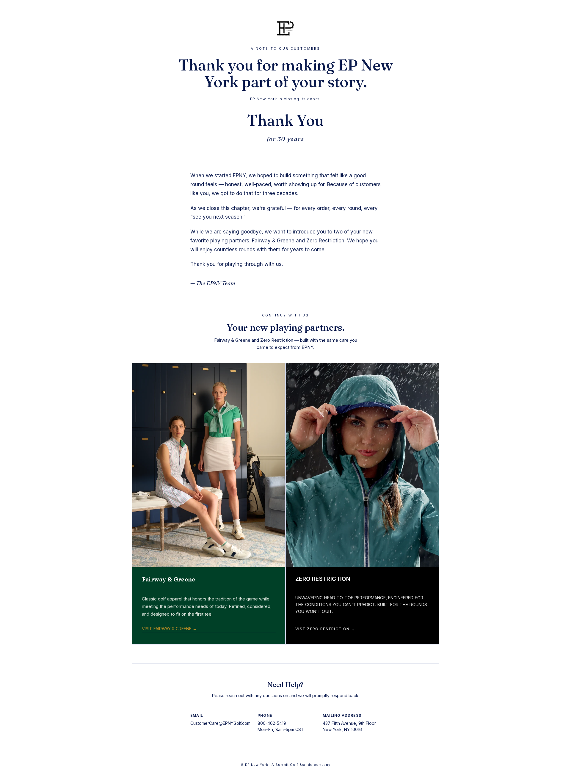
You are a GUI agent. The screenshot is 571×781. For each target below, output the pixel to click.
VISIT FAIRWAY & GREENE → (169, 628)
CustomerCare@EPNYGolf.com (220, 723)
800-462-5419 (272, 723)
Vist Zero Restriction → (325, 628)
